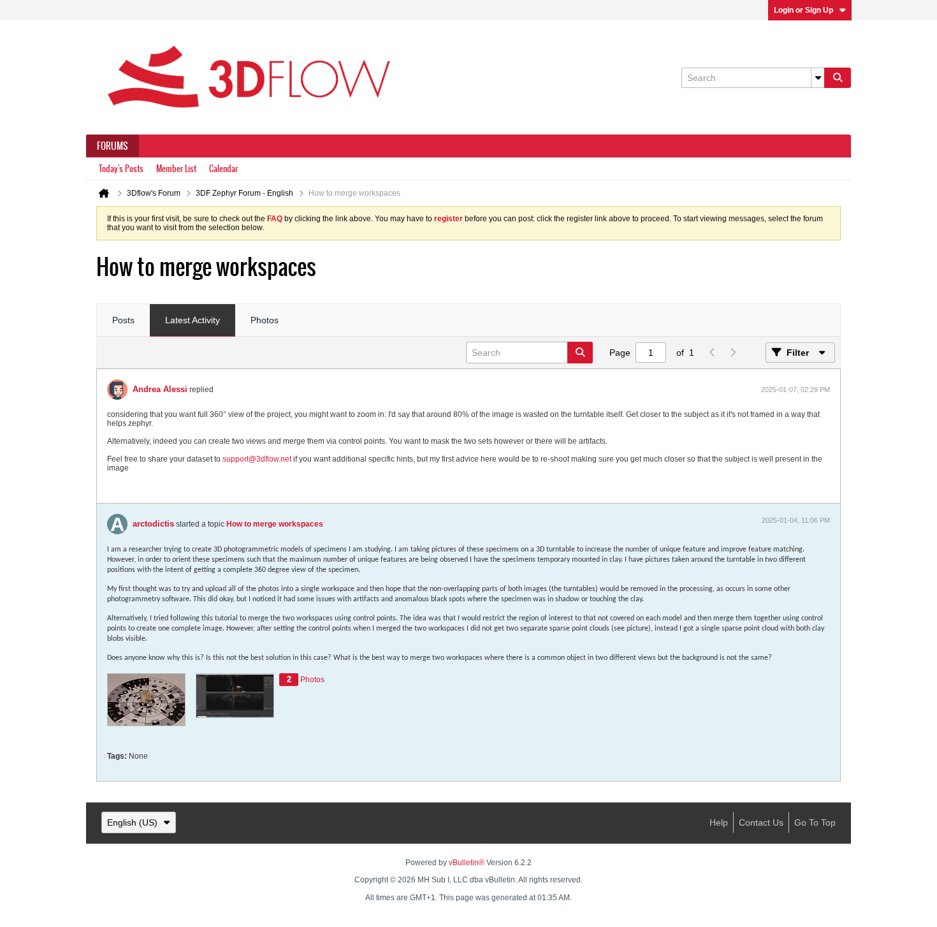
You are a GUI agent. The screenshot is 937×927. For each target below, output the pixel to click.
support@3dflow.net (256, 459)
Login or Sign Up (803, 10)
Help (718, 822)
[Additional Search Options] (818, 78)
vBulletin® (466, 862)
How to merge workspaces (274, 524)
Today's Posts (121, 169)
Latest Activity (192, 320)
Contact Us (761, 822)
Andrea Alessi (160, 389)
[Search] (837, 78)
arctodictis (153, 524)
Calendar (223, 169)
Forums (112, 146)
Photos (265, 320)
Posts (123, 320)
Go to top (815, 822)
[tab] (123, 320)
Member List (176, 169)
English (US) (132, 822)
